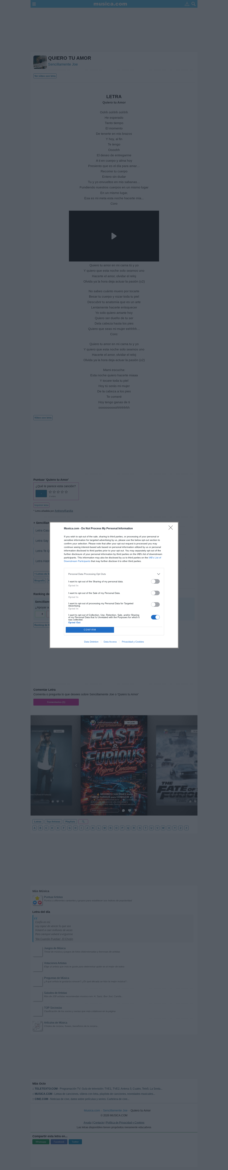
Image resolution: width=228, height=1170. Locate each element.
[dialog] (114, 585)
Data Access (110, 641)
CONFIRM (90, 629)
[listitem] (114, 574)
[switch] (155, 581)
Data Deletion (91, 641)
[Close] (172, 528)
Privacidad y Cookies (133, 641)
